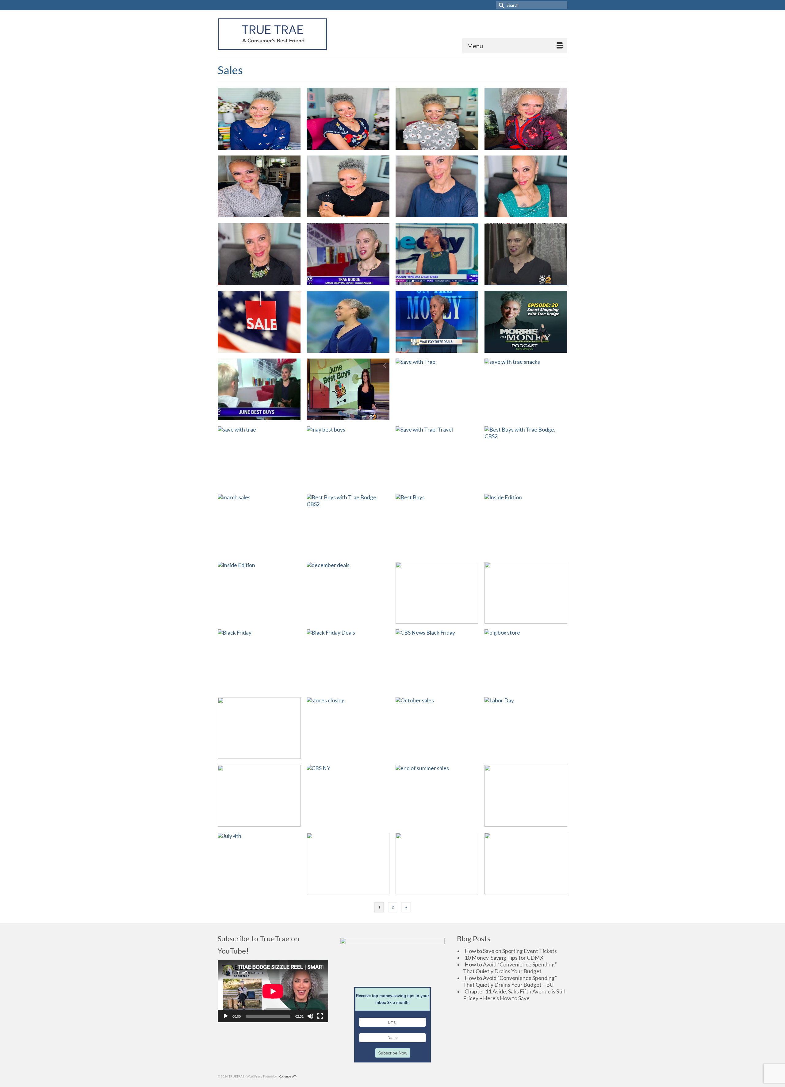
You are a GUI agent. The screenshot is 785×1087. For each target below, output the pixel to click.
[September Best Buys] (437, 186)
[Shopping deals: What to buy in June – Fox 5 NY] (259, 389)
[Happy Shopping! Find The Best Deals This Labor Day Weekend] (525, 728)
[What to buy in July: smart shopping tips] (259, 863)
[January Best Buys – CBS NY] (437, 525)
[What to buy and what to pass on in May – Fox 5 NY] (437, 863)
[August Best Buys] (259, 119)
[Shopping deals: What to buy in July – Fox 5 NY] (259, 322)
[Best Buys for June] (348, 863)
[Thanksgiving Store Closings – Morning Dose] (348, 728)
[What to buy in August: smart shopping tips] (437, 796)
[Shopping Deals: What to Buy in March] (259, 525)
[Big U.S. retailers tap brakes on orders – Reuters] (525, 660)
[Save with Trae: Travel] (437, 457)
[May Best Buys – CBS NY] (348, 457)
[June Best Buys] (437, 119)
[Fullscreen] (320, 1016)
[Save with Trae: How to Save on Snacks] (525, 389)
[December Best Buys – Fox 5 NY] (348, 593)
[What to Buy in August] (348, 796)
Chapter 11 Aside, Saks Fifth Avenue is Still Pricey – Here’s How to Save (514, 994)
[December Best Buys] (525, 119)
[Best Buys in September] (259, 796)
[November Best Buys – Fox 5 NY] (259, 728)
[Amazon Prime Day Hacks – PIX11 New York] (437, 254)
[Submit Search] (500, 5)
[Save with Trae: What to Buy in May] (259, 457)
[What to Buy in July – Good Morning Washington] (348, 322)
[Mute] (310, 1016)
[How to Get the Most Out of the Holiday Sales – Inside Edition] (525, 525)
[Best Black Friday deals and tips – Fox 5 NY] (348, 660)
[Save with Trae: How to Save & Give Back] (437, 389)
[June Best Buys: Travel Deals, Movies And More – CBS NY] (348, 389)
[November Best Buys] (259, 186)
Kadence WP (288, 1076)
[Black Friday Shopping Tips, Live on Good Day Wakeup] (259, 660)
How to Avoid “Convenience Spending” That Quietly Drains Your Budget (510, 967)
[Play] (226, 1016)
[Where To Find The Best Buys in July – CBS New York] (525, 254)
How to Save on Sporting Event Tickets (511, 951)
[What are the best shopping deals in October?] (437, 728)
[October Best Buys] (348, 186)
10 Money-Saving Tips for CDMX (504, 957)
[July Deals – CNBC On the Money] (437, 322)
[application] (273, 991)
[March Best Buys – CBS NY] (348, 525)
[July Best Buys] (348, 119)
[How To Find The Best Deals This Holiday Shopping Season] (437, 660)
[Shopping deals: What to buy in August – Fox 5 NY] (348, 254)
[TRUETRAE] (272, 34)
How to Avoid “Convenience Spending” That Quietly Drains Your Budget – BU (510, 981)
